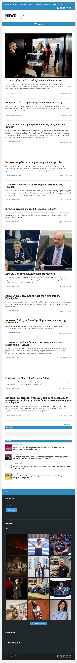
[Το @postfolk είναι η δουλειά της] (60, 588)
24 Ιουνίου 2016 (67, 175)
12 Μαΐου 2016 (67, 200)
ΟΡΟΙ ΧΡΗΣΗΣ (48, 4)
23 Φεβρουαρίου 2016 (65, 333)
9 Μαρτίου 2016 (67, 311)
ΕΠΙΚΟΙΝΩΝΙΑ (38, 4)
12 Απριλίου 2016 (66, 222)
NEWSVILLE (8, 4)
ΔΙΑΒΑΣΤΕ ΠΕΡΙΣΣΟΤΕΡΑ (14, 93)
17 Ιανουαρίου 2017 (66, 93)
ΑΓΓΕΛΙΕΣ (16, 4)
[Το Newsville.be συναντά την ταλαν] (38, 566)
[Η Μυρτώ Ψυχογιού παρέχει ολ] (60, 610)
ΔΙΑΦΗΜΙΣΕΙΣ (24, 4)
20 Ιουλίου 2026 (17, 445)
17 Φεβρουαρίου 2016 (65, 357)
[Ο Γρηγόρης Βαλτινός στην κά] (16, 588)
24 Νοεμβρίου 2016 (66, 115)
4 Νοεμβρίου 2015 (66, 388)
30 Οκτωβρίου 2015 (66, 415)
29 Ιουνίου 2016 (67, 142)
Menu (40, 24)
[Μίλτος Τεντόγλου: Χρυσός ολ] (38, 544)
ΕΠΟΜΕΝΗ (67, 425)
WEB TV (31, 4)
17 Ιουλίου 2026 (17, 454)
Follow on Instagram (40, 623)
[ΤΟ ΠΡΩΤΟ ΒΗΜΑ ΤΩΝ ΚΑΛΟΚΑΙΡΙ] (38, 588)
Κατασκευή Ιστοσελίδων (12, 656)
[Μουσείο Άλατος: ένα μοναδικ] (60, 566)
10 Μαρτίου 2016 (66, 286)
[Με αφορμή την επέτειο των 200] (16, 566)
